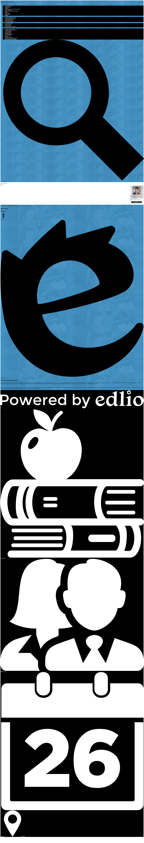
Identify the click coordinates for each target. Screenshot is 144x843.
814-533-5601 (21, 206)
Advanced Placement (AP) (9, 28)
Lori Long (2, 183)
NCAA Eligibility (8, 34)
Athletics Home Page (8, 23)
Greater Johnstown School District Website (12, 9)
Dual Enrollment (8, 31)
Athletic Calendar (8, 24)
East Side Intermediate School (10, 18)
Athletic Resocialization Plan (10, 26)
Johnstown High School (9, 20)
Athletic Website (8, 25)
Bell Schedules (7, 7)
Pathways (6, 35)
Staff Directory (7, 14)
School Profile (7, 13)
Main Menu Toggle (3, 2)
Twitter (3, 215)
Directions (7, 8)
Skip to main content (4, 0)
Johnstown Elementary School (10, 17)
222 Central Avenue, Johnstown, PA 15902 (8, 206)
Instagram (3, 217)
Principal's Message (8, 6)
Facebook (3, 214)
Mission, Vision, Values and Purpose (11, 11)
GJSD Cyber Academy (9, 21)
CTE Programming (8, 30)
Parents (6, 12)
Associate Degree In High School (11, 29)
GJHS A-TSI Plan (8, 10)
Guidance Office (8, 32)
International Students (9, 33)
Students (6, 15)
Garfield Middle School (9, 19)
